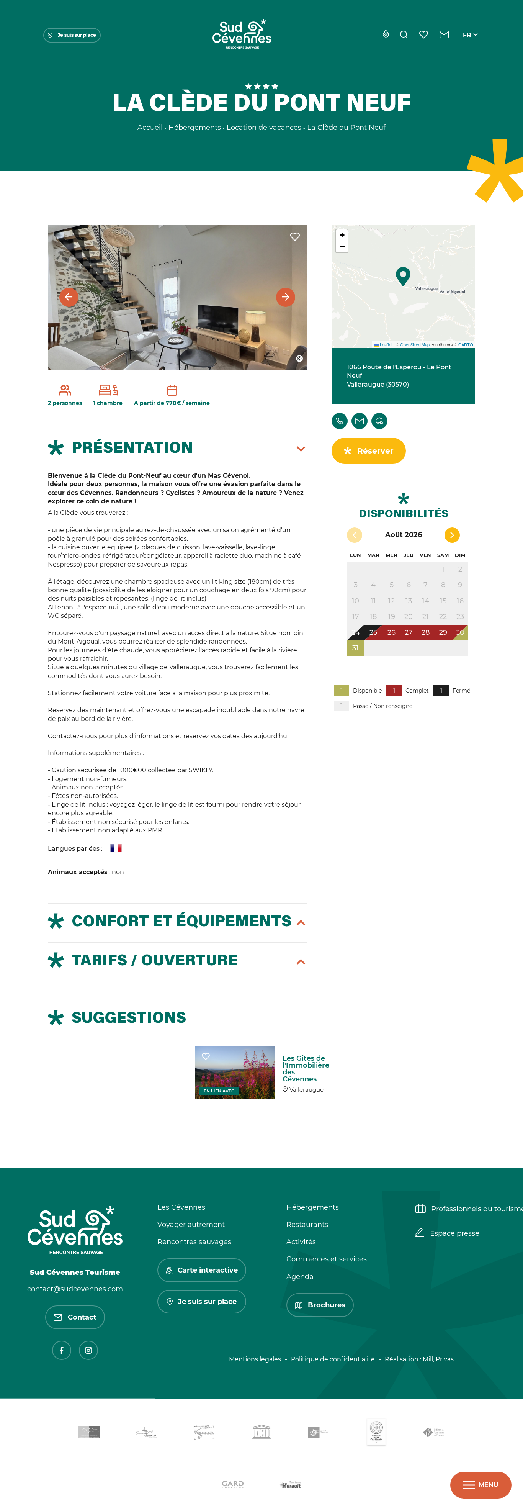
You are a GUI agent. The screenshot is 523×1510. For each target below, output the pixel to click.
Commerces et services (326, 1259)
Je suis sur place (77, 35)
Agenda (300, 1277)
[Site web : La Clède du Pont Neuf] (379, 421)
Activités (301, 1242)
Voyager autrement (191, 1224)
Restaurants (307, 1224)
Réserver (375, 450)
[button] (403, 276)
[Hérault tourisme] (290, 1485)
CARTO (465, 344)
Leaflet (385, 344)
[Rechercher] (404, 35)
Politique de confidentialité (333, 1359)
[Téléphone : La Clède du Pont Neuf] (340, 421)
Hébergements (312, 1207)
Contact (82, 1317)
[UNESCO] (261, 1434)
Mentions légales (255, 1359)
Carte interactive (208, 1270)
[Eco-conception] (386, 35)
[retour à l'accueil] (241, 35)
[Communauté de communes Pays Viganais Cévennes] (204, 1434)
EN (467, 43)
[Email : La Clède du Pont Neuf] (359, 421)
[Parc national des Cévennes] (319, 1434)
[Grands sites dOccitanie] (376, 1434)
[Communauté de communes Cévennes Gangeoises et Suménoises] (89, 1433)
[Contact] (444, 35)
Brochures (326, 1305)
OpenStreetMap (415, 344)
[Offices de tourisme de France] (433, 1434)
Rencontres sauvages (194, 1242)
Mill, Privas (438, 1359)
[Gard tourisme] (232, 1486)
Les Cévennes (181, 1207)
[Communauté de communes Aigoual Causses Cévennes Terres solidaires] (146, 1434)
